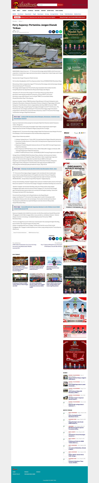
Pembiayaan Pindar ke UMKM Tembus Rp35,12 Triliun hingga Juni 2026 (20, 284)
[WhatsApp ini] (60, 31)
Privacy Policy (16, 474)
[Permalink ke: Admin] (14, 31)
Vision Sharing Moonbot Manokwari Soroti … (75, 416)
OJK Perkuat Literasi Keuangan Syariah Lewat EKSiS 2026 (53, 268)
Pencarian (60, 5)
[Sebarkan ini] (50, 31)
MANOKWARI (74, 412)
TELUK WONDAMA (76, 375)
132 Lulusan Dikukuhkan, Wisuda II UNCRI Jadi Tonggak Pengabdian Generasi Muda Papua (37, 285)
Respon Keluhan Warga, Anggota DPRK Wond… (77, 378)
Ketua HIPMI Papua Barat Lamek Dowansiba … (77, 385)
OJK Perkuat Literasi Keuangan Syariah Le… (77, 435)
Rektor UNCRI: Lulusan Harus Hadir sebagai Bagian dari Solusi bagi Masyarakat (54, 284)
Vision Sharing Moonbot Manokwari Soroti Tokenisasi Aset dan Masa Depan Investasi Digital (20, 268)
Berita (70, 412)
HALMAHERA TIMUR (72, 419)
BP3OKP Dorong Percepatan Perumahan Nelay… (76, 428)
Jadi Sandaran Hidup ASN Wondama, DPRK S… (75, 391)
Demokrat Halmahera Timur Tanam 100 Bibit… (76, 462)
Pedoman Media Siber (29, 474)
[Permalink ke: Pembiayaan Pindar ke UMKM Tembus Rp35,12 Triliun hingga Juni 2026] (20, 277)
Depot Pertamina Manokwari (19, 232)
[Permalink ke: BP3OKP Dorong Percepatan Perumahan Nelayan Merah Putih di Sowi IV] (37, 261)
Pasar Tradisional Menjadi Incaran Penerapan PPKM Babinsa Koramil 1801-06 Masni (51, 244)
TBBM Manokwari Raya (34, 232)
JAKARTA (73, 432)
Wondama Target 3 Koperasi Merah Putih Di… (76, 398)
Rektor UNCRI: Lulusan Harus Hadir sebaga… (76, 455)
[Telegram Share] (57, 31)
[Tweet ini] (53, 31)
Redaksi (26, 472)
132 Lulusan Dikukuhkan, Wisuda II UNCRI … (77, 448)
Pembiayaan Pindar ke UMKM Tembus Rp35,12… (76, 442)
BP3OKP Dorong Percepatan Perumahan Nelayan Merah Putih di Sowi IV (37, 268)
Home (14, 472)
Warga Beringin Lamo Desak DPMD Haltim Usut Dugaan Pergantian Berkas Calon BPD (63, 17)
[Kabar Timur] (25, 4)
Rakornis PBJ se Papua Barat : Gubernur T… (76, 405)
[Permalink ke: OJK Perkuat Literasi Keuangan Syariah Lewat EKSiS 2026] (54, 261)
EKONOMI (70, 375)
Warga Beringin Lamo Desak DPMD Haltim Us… (76, 422)
